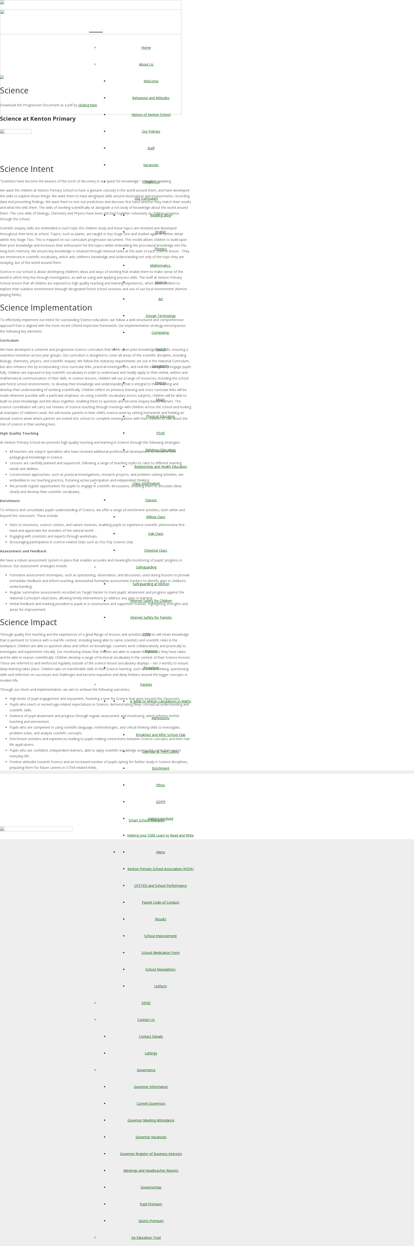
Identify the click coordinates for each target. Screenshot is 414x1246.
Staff (151, 148)
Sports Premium (151, 1220)
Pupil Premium (151, 1204)
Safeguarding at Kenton (151, 584)
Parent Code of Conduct (160, 902)
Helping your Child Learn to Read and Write (160, 835)
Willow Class (155, 517)
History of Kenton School (151, 114)
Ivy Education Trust (146, 1237)
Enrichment (160, 768)
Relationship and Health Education (160, 466)
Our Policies (151, 131)
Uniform (160, 986)
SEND (146, 1003)
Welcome (151, 81)
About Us (146, 64)
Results (160, 919)
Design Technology (161, 315)
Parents (146, 684)
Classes (151, 500)
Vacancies (151, 165)
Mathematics (160, 265)
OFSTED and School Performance (160, 885)
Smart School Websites (147, 820)
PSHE (160, 433)
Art (160, 299)
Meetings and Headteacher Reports (150, 1170)
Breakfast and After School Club (160, 734)
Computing (161, 332)
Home (146, 47)
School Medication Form (161, 952)
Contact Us (146, 1019)
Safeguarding (146, 567)
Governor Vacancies (151, 1137)
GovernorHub (151, 1187)
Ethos (160, 785)
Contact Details (151, 1036)
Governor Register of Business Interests (151, 1153)
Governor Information (151, 1086)
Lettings (151, 1053)
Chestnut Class (155, 550)
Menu (160, 852)
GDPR (160, 801)
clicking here (87, 105)
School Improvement (160, 936)
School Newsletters (160, 969)
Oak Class (155, 533)
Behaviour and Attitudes (151, 98)
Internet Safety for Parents (151, 617)
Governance (146, 1070)
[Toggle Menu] (96, 32)
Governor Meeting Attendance (150, 1120)
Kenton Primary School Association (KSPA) (160, 869)
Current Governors (151, 1103)
